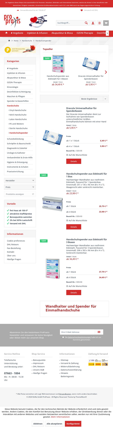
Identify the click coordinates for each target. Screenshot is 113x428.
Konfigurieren (73, 423)
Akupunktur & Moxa (16, 77)
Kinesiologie (12, 87)
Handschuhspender (18, 133)
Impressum (38, 363)
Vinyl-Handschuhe (17, 110)
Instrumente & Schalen (17, 167)
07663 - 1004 (12, 373)
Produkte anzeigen (15, 194)
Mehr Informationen (60, 417)
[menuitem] (106, 23)
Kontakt (10, 252)
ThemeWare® (81, 397)
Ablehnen (37, 423)
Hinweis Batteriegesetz (67, 375)
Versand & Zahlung (70, 363)
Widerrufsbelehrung (70, 366)
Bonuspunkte (39, 360)
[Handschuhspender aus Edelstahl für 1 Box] (52, 203)
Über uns (11, 255)
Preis (8, 187)
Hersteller (10, 180)
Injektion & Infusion (16, 73)
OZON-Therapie (14, 82)
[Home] (6, 33)
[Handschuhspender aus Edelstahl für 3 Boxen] (58, 63)
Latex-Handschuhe (18, 119)
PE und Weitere (16, 123)
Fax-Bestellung (14, 248)
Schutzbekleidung (15, 139)
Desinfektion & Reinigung (19, 91)
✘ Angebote (12, 68)
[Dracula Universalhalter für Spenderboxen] (90, 63)
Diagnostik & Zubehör (17, 148)
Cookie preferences (16, 240)
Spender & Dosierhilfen (18, 101)
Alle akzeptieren (54, 423)
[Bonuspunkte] (20, 49)
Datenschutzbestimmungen (79, 337)
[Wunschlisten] (99, 23)
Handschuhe (13, 105)
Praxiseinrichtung (15, 171)
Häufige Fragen (14, 259)
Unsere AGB (38, 369)
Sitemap (64, 360)
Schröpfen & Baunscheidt (19, 143)
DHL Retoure (13, 244)
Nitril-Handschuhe (17, 114)
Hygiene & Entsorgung (17, 162)
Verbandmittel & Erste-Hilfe (20, 157)
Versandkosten (65, 394)
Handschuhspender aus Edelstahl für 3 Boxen (58, 77)
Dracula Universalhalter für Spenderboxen (90, 77)
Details (74, 161)
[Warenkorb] (106, 23)
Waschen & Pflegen (16, 96)
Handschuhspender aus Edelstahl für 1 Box (86, 175)
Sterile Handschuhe (18, 128)
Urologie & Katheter (16, 153)
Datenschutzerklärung (71, 369)
